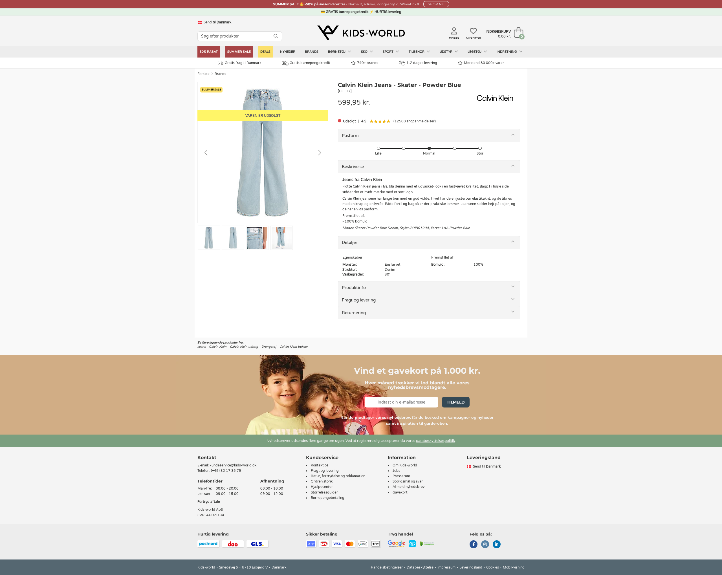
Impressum (446, 567)
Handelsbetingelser (387, 567)
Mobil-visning (514, 567)
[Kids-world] (361, 33)
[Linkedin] (497, 545)
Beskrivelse (353, 166)
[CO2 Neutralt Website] (427, 543)
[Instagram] (485, 545)
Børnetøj (337, 52)
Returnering (354, 312)
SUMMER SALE (239, 52)
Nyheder (287, 52)
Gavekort (400, 492)
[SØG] (276, 36)
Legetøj (475, 52)
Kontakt (206, 457)
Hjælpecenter (322, 487)
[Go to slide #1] (209, 238)
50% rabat (209, 52)
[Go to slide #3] (257, 238)
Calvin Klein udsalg (244, 347)
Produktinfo (354, 287)
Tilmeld (456, 402)
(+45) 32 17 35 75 (226, 471)
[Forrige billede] (206, 152)
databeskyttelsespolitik (435, 441)
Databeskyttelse (420, 567)
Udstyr (446, 52)
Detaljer (349, 242)
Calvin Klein (217, 347)
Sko (364, 52)
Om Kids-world (405, 465)
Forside (203, 74)
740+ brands (367, 63)
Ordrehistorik (322, 481)
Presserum (401, 476)
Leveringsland (470, 567)
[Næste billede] (319, 152)
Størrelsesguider (324, 492)
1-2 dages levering (421, 63)
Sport (388, 52)
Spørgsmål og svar (408, 481)
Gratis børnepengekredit (310, 63)
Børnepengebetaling (327, 498)
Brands (311, 52)
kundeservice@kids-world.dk (233, 465)
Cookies (492, 567)
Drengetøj (268, 347)
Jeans (201, 347)
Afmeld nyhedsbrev (408, 487)
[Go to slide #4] (281, 238)
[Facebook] (473, 545)
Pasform (350, 135)
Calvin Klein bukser (293, 347)
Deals (265, 52)
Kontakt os (319, 465)
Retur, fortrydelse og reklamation (338, 476)
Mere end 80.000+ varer (484, 63)
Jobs (396, 471)
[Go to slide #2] (233, 238)
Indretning (507, 52)
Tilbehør (417, 52)
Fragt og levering (359, 300)
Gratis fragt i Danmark (243, 63)
